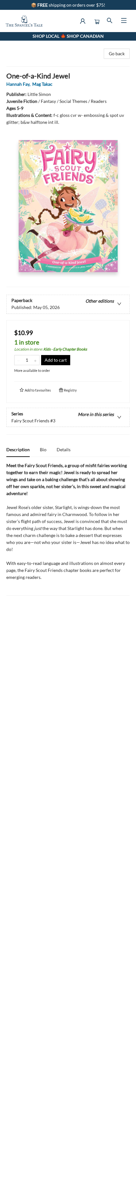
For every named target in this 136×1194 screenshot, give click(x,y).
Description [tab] (18, 449)
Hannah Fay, (18, 84)
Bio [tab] (43, 449)
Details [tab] (64, 449)
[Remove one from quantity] (18, 360)
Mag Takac (42, 84)
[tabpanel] (68, 529)
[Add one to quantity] (35, 360)
